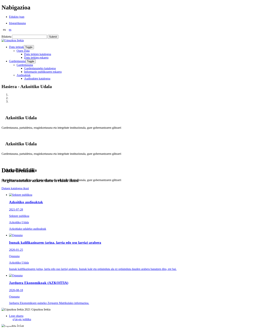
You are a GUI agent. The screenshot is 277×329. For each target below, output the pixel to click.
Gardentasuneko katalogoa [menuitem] (40, 68)
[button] (8, 322)
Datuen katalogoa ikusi (15, 188)
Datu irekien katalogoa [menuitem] (37, 54)
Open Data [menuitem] (23, 50)
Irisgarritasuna (17, 23)
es (10, 29)
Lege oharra (16, 315)
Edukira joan (16, 16)
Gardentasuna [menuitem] (25, 65)
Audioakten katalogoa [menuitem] (37, 78)
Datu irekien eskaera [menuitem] (36, 57)
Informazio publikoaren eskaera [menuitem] (43, 71)
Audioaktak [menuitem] (24, 75)
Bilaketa (6, 36)
